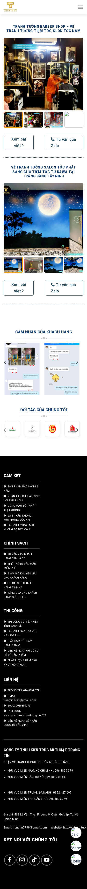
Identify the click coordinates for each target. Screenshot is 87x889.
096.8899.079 (58, 799)
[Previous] (5, 362)
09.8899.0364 (55, 777)
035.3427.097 (62, 792)
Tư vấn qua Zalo (63, 142)
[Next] (76, 362)
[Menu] (80, 7)
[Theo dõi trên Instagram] (22, 860)
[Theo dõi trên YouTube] (46, 860)
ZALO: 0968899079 (18, 705)
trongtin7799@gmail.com (30, 827)
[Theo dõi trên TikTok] (34, 860)
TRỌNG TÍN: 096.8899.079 (23, 690)
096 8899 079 (64, 770)
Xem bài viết (18, 142)
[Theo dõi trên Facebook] (9, 860)
